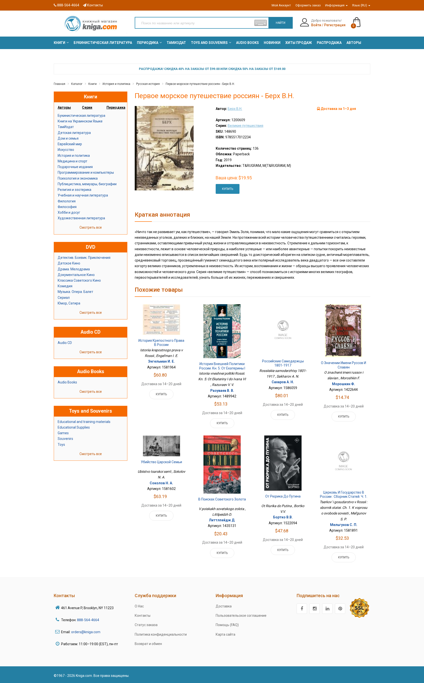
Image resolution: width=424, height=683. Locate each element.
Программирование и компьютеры (86, 172)
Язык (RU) (360, 5)
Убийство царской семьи (161, 462)
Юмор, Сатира (69, 303)
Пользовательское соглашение (241, 615)
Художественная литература (81, 218)
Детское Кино (69, 263)
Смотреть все (91, 227)
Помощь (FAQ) (227, 625)
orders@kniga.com (85, 632)
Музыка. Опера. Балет (75, 292)
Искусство (66, 150)
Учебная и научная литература (83, 195)
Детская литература (74, 133)
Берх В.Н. (235, 109)
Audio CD (65, 343)
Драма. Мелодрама (74, 269)
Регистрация (334, 25)
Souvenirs (65, 439)
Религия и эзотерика (74, 190)
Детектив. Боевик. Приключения (84, 258)
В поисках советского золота (222, 499)
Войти (316, 25)
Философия (67, 207)
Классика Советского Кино (79, 280)
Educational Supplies (74, 427)
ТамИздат (66, 127)
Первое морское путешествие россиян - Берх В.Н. (200, 84)
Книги (92, 84)
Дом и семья (68, 138)
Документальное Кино (76, 275)
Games (63, 433)
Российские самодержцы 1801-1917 (283, 363)
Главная (59, 84)
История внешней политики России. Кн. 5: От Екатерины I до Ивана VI (222, 368)
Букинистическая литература (81, 116)
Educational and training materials (84, 422)
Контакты (94, 5)
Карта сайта (225, 634)
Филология (67, 201)
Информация (335, 5)
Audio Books (67, 382)
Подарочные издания (75, 167)
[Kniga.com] (90, 23)
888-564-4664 (67, 5)
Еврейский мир (70, 144)
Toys (61, 445)
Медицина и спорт (72, 161)
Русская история (148, 84)
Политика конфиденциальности (161, 634)
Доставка (224, 606)
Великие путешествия (245, 126)
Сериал (64, 298)
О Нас (139, 606)
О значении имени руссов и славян (343, 365)
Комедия (65, 286)
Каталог (76, 84)
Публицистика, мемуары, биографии (87, 184)
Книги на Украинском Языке (80, 121)
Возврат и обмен (148, 644)
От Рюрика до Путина (283, 496)
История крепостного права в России (161, 343)
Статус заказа (146, 625)
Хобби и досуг (69, 212)
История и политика (116, 84)
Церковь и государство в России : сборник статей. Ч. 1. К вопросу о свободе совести (343, 498)
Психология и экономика (78, 178)
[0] (361, 20)
